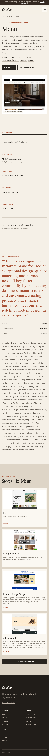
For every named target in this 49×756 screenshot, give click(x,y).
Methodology (31, 718)
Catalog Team (9, 58)
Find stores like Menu (28, 67)
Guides (28, 721)
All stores (5, 724)
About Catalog (31, 714)
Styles (4, 714)
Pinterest (5, 737)
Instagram (5, 734)
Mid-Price (23, 60)
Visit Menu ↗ (9, 67)
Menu (17, 16)
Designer (15, 60)
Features (5, 721)
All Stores (9, 16)
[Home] (3, 16)
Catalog (7, 9)
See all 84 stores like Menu (24, 662)
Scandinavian (7, 60)
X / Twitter (5, 741)
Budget (4, 718)
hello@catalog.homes (8, 702)
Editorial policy (31, 724)
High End (31, 60)
